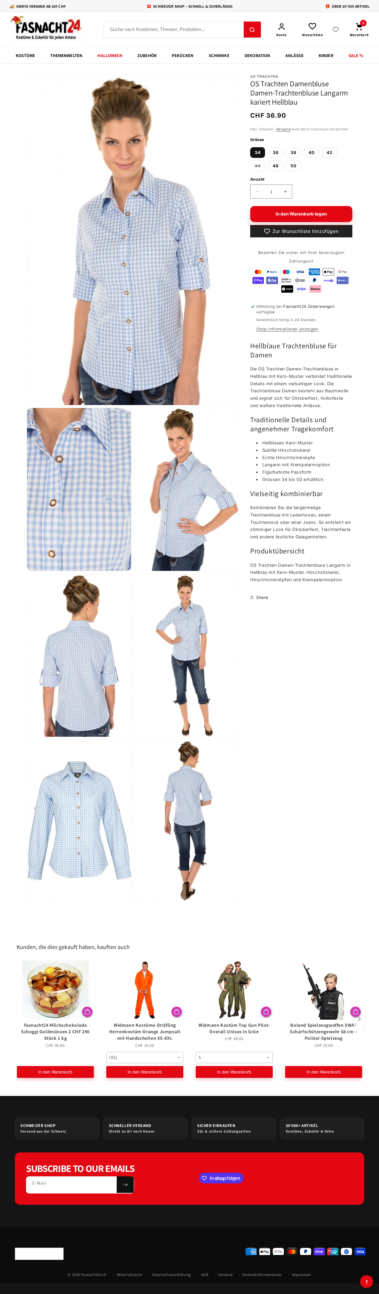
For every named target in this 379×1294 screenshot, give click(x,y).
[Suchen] (252, 30)
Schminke (219, 55)
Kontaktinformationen (262, 1274)
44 (260, 167)
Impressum (301, 1274)
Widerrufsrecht (129, 1274)
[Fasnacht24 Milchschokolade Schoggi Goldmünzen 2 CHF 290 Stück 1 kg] (55, 990)
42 (330, 152)
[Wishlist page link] (336, 30)
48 (276, 165)
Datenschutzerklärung (171, 1274)
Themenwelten (66, 55)
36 (276, 152)
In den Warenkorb (55, 1071)
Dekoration (257, 55)
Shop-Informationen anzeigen (287, 328)
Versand (283, 129)
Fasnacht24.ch (94, 1274)
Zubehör (147, 55)
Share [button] (262, 597)
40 (312, 152)
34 (258, 152)
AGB (204, 1274)
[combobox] (144, 1057)
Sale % (356, 55)
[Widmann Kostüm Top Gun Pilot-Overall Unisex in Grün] (234, 990)
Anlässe (294, 55)
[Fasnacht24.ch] (50, 29)
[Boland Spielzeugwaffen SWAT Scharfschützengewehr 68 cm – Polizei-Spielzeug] (323, 990)
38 (293, 152)
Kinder (326, 55)
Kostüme (25, 55)
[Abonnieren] (125, 1184)
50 (293, 165)
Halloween (109, 55)
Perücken (182, 55)
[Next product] (359, 1019)
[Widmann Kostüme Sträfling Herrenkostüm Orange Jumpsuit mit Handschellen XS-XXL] (144, 990)
